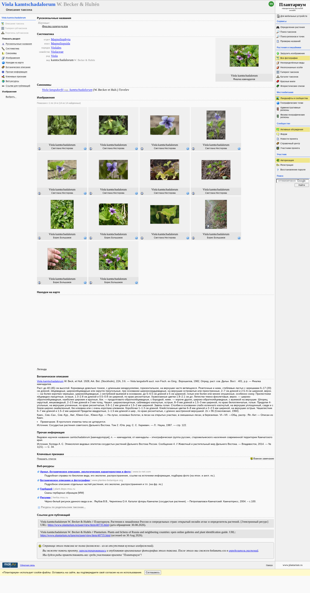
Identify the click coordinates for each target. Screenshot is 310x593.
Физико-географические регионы (292, 116)
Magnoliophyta (61, 39)
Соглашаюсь (153, 572)
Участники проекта (290, 148)
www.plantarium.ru (292, 565)
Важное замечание (263, 458)
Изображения (13, 58)
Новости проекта (289, 139)
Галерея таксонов (289, 72)
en (271, 4)
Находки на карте (15, 62)
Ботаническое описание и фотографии (65, 480)
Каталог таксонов (289, 77)
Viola (54, 56)
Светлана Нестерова (62, 148)
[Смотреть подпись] (39, 148)
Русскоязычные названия (19, 44)
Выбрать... (11, 97)
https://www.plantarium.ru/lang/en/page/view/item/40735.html (75, 535)
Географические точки (291, 103)
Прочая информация (16, 72)
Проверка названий (290, 41)
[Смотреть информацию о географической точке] (85, 148)
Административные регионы (290, 108)
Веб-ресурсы (12, 81)
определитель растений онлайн (292, 6)
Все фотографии (289, 58)
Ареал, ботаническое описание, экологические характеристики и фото (85, 471)
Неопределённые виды (292, 63)
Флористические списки (292, 86)
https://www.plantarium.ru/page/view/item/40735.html (78, 524)
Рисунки (45, 497)
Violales (56, 47)
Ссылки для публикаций (18, 86)
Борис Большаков (62, 237)
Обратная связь (27, 565)
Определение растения (292, 27)
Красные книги (287, 81)
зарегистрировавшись (92, 550)
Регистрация (286, 165)
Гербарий (46, 488)
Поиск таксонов (288, 32)
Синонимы (11, 53)
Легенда (42, 369)
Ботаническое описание (18, 67)
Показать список (46, 458)
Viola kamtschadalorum (50, 381)
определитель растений (243, 550)
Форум (283, 134)
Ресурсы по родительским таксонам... (63, 507)
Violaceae (57, 51)
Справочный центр (290, 143)
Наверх (269, 565)
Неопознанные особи (291, 67)
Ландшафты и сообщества (294, 98)
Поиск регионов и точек (292, 36)
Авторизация (287, 160)
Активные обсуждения (291, 129)
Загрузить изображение (292, 53)
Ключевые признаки (16, 76)
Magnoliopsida (60, 43)
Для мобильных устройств (293, 16)
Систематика (12, 48)
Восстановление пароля (293, 169)
